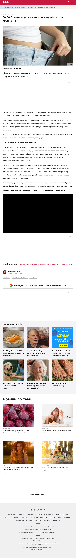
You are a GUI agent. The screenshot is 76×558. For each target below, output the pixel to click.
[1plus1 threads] (34, 509)
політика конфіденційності (60, 517)
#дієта (6, 277)
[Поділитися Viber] (20, 68)
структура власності (38, 517)
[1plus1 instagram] (31, 509)
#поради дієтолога (19, 277)
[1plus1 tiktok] (37, 509)
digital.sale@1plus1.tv (38, 544)
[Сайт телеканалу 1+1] (6, 2)
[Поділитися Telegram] (14, 68)
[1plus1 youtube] (44, 509)
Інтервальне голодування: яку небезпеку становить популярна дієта (45, 264)
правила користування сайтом (28, 520)
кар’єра (8, 517)
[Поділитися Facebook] (17, 68)
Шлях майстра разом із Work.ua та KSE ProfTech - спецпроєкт (36, 7)
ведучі (16, 517)
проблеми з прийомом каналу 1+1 (40, 514)
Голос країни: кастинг (9, 7)
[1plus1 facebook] (41, 509)
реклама (21, 514)
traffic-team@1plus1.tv (37, 549)
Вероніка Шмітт (15, 271)
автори (24, 517)
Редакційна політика (51, 520)
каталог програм (62, 514)
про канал (11, 514)
